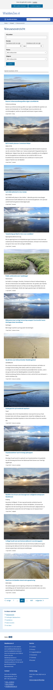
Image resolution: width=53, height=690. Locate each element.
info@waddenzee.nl (11, 686)
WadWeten (9, 620)
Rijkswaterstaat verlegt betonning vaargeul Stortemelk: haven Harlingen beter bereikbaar (25, 321)
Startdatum (13, 43)
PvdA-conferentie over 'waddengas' (17, 276)
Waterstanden (10, 623)
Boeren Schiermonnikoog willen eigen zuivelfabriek (22, 101)
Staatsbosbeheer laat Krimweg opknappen (19, 453)
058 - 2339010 (9, 682)
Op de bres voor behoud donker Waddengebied (21, 360)
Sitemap (33, 657)
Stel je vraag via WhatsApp (36, 680)
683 (31, 600)
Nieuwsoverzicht (10, 614)
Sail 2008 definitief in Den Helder (16, 192)
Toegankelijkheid (36, 652)
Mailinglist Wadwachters (13, 617)
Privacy (33, 649)
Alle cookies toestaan (20, 6)
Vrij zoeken (9, 34)
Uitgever (8, 56)
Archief (33, 660)
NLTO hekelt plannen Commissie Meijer (18, 143)
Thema (8, 50)
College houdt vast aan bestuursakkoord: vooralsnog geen (24, 541)
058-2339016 (9, 684)
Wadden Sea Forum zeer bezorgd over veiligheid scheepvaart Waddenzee (25, 496)
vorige (8, 600)
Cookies (35, 2)
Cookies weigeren (35, 6)
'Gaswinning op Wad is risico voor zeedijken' (20, 234)
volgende (39, 600)
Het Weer (9, 625)
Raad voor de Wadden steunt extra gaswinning (20, 580)
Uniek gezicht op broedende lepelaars (17, 408)
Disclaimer (34, 655)
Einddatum (33, 43)
